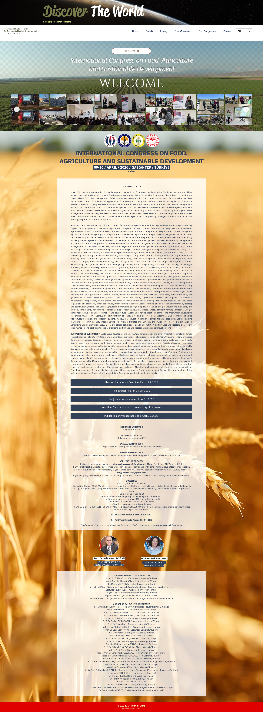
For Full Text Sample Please (125, 520)
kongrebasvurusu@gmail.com (129, 464)
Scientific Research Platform (57, 21)
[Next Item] (246, 109)
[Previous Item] (17, 109)
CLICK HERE (146, 514)
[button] (149, 31)
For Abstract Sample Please (125, 514)
